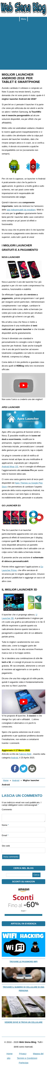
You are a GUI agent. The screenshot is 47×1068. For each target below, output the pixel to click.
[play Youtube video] (23, 385)
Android (14, 757)
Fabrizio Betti (25, 754)
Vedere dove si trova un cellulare (23, 1022)
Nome (5, 825)
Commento (7, 809)
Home (6, 780)
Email (5, 835)
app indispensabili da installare (21, 210)
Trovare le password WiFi (23, 962)
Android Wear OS (10, 466)
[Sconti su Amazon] (23, 920)
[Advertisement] (23, 46)
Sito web (6, 846)
